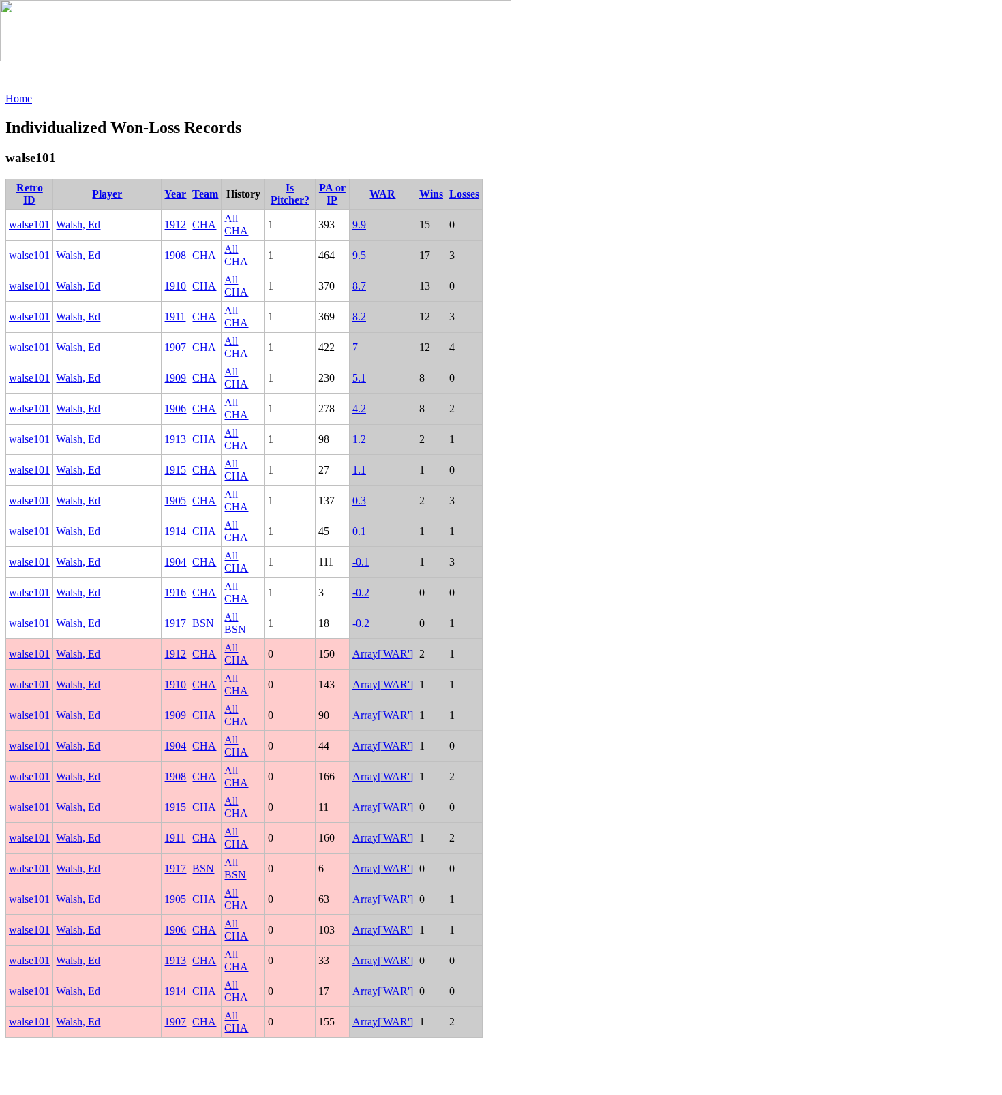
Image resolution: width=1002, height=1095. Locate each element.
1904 (175, 562)
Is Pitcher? (290, 194)
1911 (174, 316)
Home (18, 98)
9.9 (359, 224)
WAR (382, 194)
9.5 (359, 255)
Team (205, 194)
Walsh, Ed (78, 224)
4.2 (359, 408)
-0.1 (360, 562)
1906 (175, 408)
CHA (204, 224)
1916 (175, 592)
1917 (175, 623)
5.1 (359, 378)
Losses (464, 194)
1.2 (359, 439)
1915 (175, 470)
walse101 (29, 224)
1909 (175, 378)
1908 (175, 255)
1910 (175, 286)
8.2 (359, 316)
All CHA (236, 224)
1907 (175, 347)
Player (107, 194)
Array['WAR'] (382, 654)
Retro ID (29, 194)
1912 (175, 224)
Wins (431, 194)
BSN (203, 623)
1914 (175, 531)
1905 (175, 500)
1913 (175, 439)
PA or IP (332, 194)
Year (175, 194)
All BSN (235, 623)
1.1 (359, 470)
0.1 (359, 531)
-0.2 (360, 592)
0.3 (359, 500)
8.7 (359, 286)
